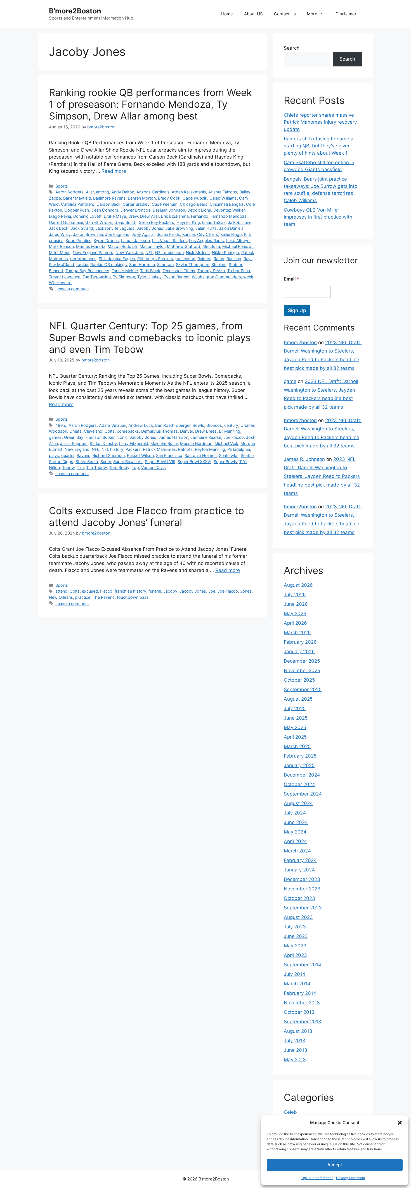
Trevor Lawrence (64, 276)
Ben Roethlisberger (172, 425)
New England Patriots (93, 252)
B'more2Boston (75, 11)
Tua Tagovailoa (96, 276)
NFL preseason (169, 252)
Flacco (106, 591)
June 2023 (296, 936)
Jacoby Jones (150, 228)
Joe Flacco (233, 437)
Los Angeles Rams (206, 240)
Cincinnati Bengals (227, 204)
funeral (154, 591)
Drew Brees (206, 431)
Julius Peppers (74, 443)
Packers (133, 449)
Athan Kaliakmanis (189, 192)
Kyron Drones (106, 240)
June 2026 (296, 604)
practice (82, 597)
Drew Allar (149, 216)
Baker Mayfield (77, 198)
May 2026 (295, 613)
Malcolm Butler (164, 443)
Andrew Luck (140, 425)
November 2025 (302, 670)
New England (77, 449)
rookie (82, 264)
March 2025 (297, 746)
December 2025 (302, 661)
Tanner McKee (125, 270)
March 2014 (297, 983)
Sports (61, 186)
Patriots (185, 449)
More (312, 13)
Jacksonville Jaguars (114, 228)
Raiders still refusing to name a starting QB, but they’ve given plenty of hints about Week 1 (318, 146)
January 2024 (299, 870)
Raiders (204, 258)
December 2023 (302, 879)
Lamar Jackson (135, 240)
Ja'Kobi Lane (239, 222)
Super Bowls (225, 461)
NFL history (112, 449)
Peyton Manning (210, 449)
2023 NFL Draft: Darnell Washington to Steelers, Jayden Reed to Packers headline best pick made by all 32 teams (322, 476)
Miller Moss (59, 252)
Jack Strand (82, 228)
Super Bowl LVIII (160, 461)
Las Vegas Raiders (169, 240)
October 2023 (299, 898)
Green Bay (73, 437)
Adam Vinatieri (112, 425)
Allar (90, 192)
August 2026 (298, 585)
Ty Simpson (124, 276)
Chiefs (75, 431)
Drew (133, 216)
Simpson (165, 264)
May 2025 (295, 727)
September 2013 (302, 1021)
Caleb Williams (223, 198)
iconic (122, 437)
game (290, 381)
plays (54, 455)
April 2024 (295, 841)
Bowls (198, 425)
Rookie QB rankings (108, 264)
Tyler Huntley (149, 276)
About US (253, 13)
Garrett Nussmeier (66, 222)
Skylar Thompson (192, 264)
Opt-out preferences (317, 1178)
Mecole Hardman (196, 443)
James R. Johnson (304, 459)
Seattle (247, 455)
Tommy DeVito (211, 270)
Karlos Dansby (103, 443)
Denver (186, 431)
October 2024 (299, 784)
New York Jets (129, 252)
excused (90, 591)
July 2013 (294, 1040)
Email (291, 279)
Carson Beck (108, 204)
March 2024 (297, 851)
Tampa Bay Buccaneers (87, 270)
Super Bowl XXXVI (194, 461)
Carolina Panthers (77, 204)
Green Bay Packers (156, 222)
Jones (246, 591)
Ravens (83, 455)
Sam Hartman (142, 264)
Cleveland (93, 431)
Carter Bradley (136, 204)
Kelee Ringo (231, 234)
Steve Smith (86, 461)
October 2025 (299, 680)
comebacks (128, 431)
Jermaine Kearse (205, 437)
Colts (110, 431)
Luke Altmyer (238, 240)
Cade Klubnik (195, 198)
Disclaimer (346, 13)
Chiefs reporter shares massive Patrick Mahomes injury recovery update (320, 122)
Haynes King (188, 222)
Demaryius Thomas (159, 431)
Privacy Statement (350, 1178)
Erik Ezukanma (175, 216)
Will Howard (60, 282)
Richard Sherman (109, 455)
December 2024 (302, 775)
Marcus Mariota (90, 246)
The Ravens (104, 597)
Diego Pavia (60, 216)
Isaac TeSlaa (214, 222)
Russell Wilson (140, 455)
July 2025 (295, 708)
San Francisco (169, 455)
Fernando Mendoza (229, 216)
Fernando (199, 216)
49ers (60, 425)
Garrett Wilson (98, 222)
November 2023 (302, 889)
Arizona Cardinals (152, 192)
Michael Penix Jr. (238, 246)
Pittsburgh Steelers (155, 258)
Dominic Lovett (87, 216)
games (55, 437)
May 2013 (295, 1059)
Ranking (233, 258)
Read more (113, 171)
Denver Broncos (135, 210)
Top (135, 467)
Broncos (214, 425)
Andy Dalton (122, 192)
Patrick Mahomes (159, 449)
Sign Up (297, 310)
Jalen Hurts (206, 228)
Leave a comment (72, 288)
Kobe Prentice (78, 240)
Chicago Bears (193, 204)
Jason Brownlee (88, 234)
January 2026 (299, 651)
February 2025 (300, 756)
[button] (400, 1122)
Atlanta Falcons (222, 192)
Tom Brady (119, 467)
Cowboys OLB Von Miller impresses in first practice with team (318, 217)
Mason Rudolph (122, 246)
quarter (67, 455)
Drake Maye (115, 216)
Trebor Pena (238, 270)
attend (61, 591)
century (231, 425)
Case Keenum (165, 204)
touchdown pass (133, 597)
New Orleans (61, 597)
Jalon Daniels (231, 228)
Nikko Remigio (225, 252)
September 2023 (303, 908)
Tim (80, 467)
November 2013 (302, 1002)
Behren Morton (142, 198)
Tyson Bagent (177, 276)
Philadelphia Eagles (117, 258)
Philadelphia (238, 449)
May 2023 (295, 946)
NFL (149, 252)
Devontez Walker (229, 210)
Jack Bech (58, 228)
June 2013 (295, 1050)
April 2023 (295, 955)
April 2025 (295, 737)
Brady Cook (169, 198)
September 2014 (302, 964)
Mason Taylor (152, 246)
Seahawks (228, 455)
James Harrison (173, 437)
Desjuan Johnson (169, 210)
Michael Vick (226, 443)
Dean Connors (104, 210)
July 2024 (295, 813)
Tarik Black (150, 270)
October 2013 (299, 1012)
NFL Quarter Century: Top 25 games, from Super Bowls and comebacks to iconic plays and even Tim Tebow (150, 337)
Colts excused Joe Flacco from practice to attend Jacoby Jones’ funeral (146, 516)
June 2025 (296, 718)
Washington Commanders (216, 276)
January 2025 (299, 765)
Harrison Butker (100, 437)
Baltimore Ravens (109, 198)
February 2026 (300, 642)
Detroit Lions (199, 210)
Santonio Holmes (201, 455)
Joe (211, 591)
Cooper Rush (76, 210)
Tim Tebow (96, 467)
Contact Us (285, 13)
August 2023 (298, 917)
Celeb (290, 1112)
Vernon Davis (153, 467)
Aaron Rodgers (69, 192)
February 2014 (300, 993)
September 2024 (303, 794)
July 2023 (295, 927)
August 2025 (298, 699)
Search (291, 48)
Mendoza (211, 246)
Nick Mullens (198, 252)
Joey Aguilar (143, 234)
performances (83, 258)
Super (105, 461)
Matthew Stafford (183, 246)
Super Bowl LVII (128, 461)
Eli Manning (229, 431)
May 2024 (295, 832)
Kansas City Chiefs (200, 234)
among (102, 192)
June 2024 (296, 822)
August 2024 (298, 803)
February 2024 (300, 860)
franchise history (130, 591)
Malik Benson (61, 246)
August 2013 (298, 1031)
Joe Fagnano (117, 234)
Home (227, 13)
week (248, 276)
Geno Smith (125, 222)
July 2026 (295, 594)
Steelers (218, 264)
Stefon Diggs (61, 461)
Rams (219, 258)
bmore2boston (300, 342)
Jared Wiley (60, 234)
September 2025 (303, 689)
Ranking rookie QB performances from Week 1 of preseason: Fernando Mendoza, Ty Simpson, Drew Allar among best (150, 104)
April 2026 (295, 623)
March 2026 (297, 632)
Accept (334, 1164)
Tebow (68, 467)
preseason (185, 258)
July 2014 (294, 974)
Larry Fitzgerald (133, 443)
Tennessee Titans (178, 270)
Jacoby (170, 591)
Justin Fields (168, 234)
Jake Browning (179, 228)
